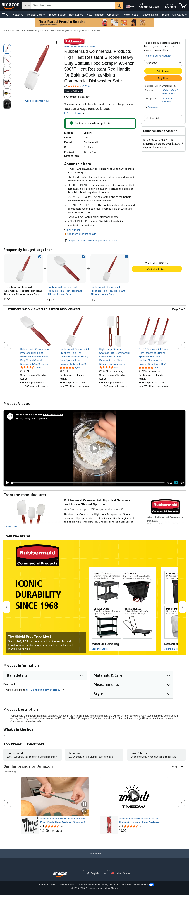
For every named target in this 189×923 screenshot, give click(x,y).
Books (165, 14)
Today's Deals (150, 14)
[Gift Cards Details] (186, 14)
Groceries (113, 14)
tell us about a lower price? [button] (43, 689)
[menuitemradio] (176, 482)
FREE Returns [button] (73, 113)
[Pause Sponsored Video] (84, 804)
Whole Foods (130, 14)
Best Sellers (76, 14)
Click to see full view (37, 100)
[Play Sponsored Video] (134, 796)
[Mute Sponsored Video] (84, 811)
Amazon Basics (57, 14)
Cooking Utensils (80, 30)
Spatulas (95, 30)
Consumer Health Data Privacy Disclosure (98, 884)
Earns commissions (53, 414)
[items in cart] (183, 5)
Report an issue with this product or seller (93, 240)
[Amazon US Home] (60, 875)
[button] (5, 14)
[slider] (88, 482)
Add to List (152, 118)
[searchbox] (73, 5)
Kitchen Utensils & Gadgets (55, 30)
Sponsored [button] (8, 771)
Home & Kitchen (11, 30)
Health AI (18, 14)
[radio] (7, 48)
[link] (67, 268)
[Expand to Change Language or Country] (105, 873)
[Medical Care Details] (44, 14)
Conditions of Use (48, 884)
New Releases (95, 14)
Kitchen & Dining (30, 30)
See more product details (81, 233)
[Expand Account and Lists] (160, 7)
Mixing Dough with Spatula (31, 418)
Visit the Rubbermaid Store (80, 46)
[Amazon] (10, 5)
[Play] (6, 482)
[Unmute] (182, 483)
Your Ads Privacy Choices (135, 884)
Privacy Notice (67, 884)
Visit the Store (100, 648)
